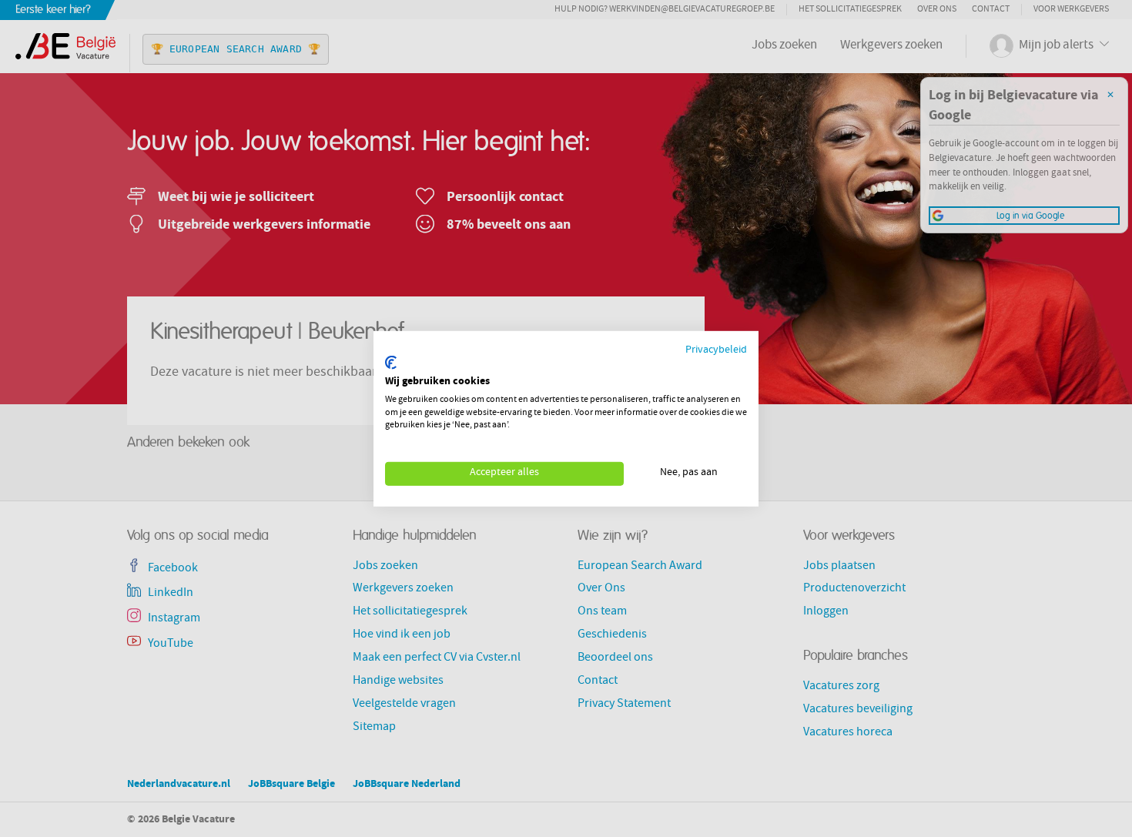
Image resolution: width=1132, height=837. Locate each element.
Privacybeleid (716, 350)
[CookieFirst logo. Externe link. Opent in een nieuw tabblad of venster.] (391, 363)
